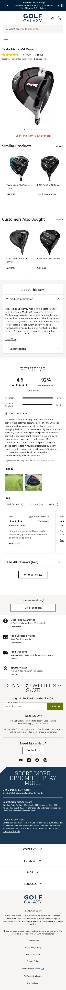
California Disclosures (33, 976)
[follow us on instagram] (45, 760)
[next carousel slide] (58, 5)
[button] (33, 574)
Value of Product (9, 405)
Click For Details (41, 724)
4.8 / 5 (58, 404)
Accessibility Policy (33, 947)
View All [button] (60, 146)
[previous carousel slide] (8, 5)
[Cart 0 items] (59, 18)
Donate (14, 674)
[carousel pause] (62, 5)
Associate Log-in (33, 954)
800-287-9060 (35, 934)
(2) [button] (41, 55)
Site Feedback (33, 983)
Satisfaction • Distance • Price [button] (35, 59)
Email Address (11, 702)
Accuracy (9, 398)
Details (14, 658)
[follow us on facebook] (37, 760)
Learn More (16, 627)
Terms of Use (33, 941)
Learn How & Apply (11, 831)
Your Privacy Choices (31, 969)
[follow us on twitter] (29, 760)
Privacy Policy (33, 961)
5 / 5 (59, 397)
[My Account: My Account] (52, 18)
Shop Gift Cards (36, 793)
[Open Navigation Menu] (6, 18)
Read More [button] (10, 339)
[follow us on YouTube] (21, 760)
